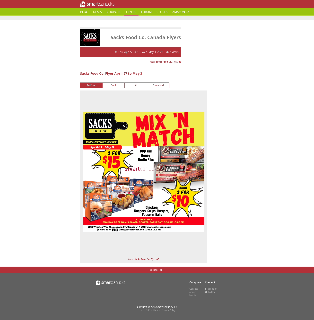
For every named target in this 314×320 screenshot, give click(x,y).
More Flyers (164, 61)
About (192, 292)
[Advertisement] (139, 18)
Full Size (91, 85)
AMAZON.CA (180, 12)
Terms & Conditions (149, 310)
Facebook (211, 288)
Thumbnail (158, 85)
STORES (162, 12)
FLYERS (131, 12)
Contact (193, 288)
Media (192, 295)
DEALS (97, 12)
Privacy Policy (168, 310)
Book (113, 85)
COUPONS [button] (114, 12)
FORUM (146, 12)
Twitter (211, 292)
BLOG (84, 12)
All (136, 85)
